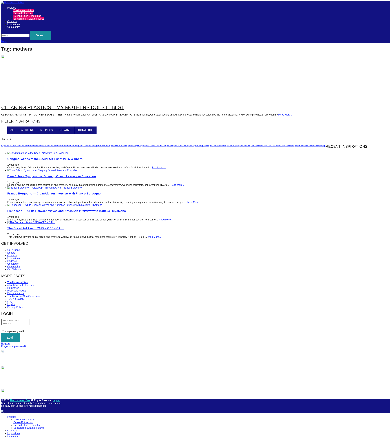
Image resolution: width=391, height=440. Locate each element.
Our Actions (13, 250)
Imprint (11, 304)
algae (4, 145)
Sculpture (231, 145)
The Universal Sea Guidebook (23, 296)
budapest (77, 145)
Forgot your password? (13, 346)
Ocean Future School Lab (27, 16)
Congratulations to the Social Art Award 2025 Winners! (45, 159)
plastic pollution (180, 145)
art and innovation (18, 145)
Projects (11, 7)
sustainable (244, 145)
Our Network (14, 269)
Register (5, 343)
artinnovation (49, 145)
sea (237, 145)
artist (58, 145)
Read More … (285, 114)
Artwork (27, 130)
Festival (123, 145)
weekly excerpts (308, 145)
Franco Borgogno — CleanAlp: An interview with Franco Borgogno (54, 193)
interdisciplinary (135, 145)
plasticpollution (195, 145)
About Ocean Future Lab (20, 285)
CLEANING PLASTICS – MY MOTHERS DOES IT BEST (62, 107)
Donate (11, 252)
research (222, 145)
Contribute (13, 263)
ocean (146, 145)
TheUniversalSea (259, 145)
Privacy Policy (15, 307)
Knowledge (85, 130)
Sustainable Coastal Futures (28, 18)
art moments (67, 145)
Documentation (15, 293)
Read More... (159, 167)
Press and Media (16, 290)
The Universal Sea (23, 10)
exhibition (115, 145)
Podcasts (12, 261)
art (8, 145)
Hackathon (13, 288)
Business (46, 130)
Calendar (12, 21)
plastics (205, 145)
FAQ (9, 301)
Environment (104, 145)
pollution (214, 145)
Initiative (65, 130)
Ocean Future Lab (23, 13)
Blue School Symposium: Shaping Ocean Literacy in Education (51, 176)
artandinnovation (35, 145)
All (12, 130)
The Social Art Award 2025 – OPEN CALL (35, 228)
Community (13, 27)
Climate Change (90, 145)
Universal (289, 145)
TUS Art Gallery (15, 299)
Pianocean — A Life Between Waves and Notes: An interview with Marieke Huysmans (67, 211)
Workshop (320, 145)
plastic (170, 145)
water (297, 145)
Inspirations (13, 24)
